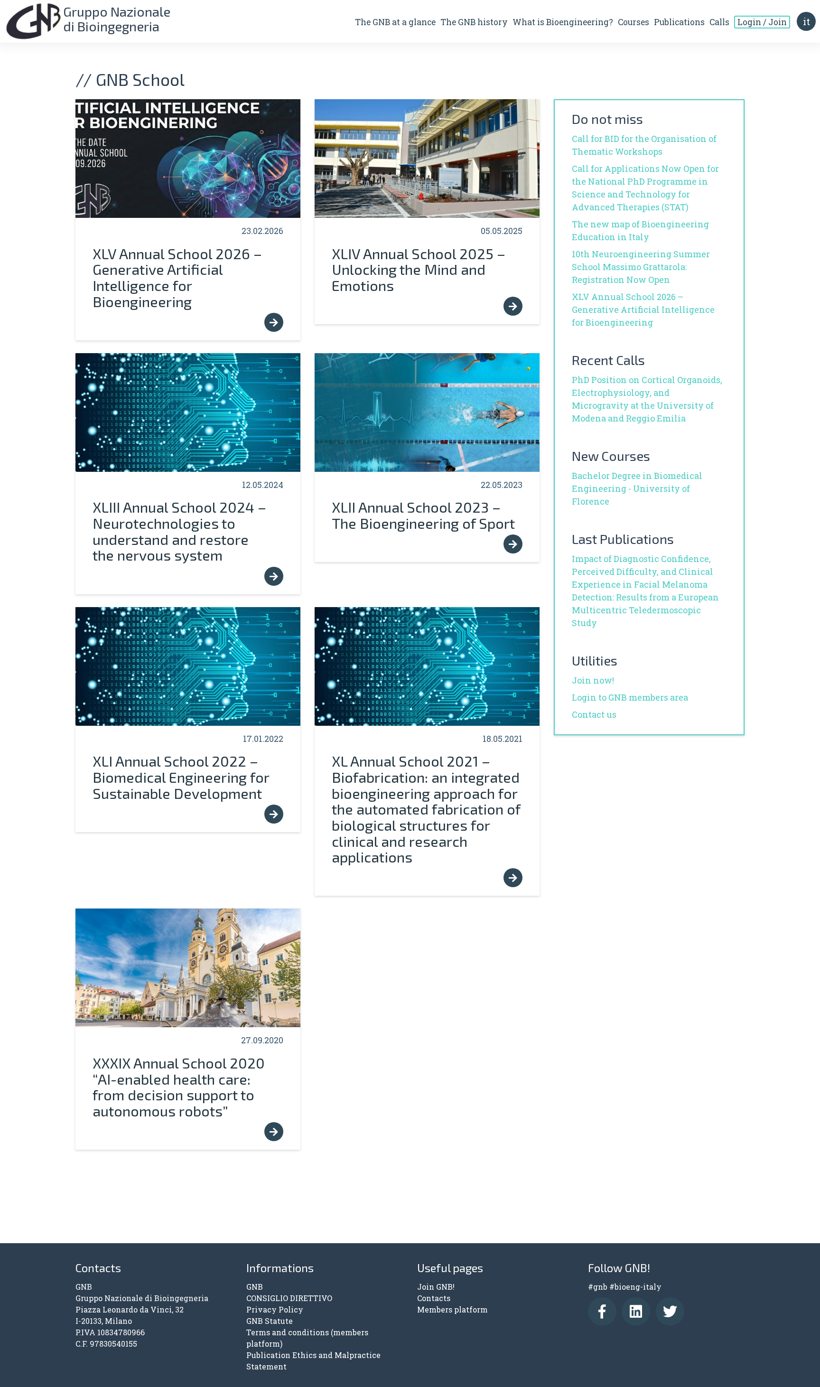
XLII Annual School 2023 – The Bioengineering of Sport (423, 515)
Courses (633, 22)
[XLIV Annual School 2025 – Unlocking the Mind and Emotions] (427, 158)
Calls (719, 22)
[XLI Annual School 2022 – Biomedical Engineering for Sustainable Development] (187, 666)
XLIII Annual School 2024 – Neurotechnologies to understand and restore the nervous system (179, 530)
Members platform (452, 1309)
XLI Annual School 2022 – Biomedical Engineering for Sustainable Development (181, 776)
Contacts (433, 1298)
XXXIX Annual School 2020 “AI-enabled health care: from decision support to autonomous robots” (179, 1086)
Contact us (594, 714)
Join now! (593, 680)
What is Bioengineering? (562, 22)
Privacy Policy (274, 1309)
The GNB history (474, 22)
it (806, 21)
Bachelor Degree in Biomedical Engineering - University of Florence (637, 488)
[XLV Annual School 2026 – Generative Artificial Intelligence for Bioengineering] (187, 158)
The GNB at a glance (395, 22)
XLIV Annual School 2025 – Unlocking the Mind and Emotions (418, 269)
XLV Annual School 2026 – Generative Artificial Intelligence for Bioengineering (177, 277)
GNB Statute (269, 1321)
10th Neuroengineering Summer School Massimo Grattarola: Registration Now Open (641, 266)
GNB (254, 1287)
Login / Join (762, 22)
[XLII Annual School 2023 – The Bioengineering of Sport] (427, 412)
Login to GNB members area (630, 697)
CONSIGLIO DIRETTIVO (289, 1298)
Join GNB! (436, 1287)
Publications (679, 22)
